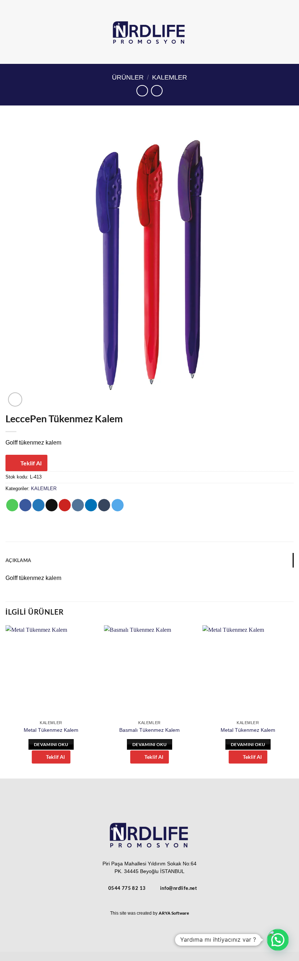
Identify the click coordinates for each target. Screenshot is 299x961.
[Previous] (5, 701)
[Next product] (142, 90)
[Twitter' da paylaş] (38, 505)
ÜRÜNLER (128, 77)
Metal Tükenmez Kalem (51, 730)
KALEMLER (169, 77)
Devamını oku (51, 744)
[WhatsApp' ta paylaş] (12, 505)
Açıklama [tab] (18, 560)
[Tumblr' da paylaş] (104, 505)
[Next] (293, 701)
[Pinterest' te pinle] (65, 505)
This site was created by (134, 913)
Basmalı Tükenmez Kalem (149, 730)
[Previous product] (156, 90)
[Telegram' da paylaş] (118, 505)
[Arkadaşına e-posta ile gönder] (52, 505)
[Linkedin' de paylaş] (91, 505)
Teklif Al (31, 463)
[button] (289, 32)
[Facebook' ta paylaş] (25, 505)
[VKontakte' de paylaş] (78, 505)
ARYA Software (174, 913)
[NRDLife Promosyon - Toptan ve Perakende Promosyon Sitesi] (150, 32)
